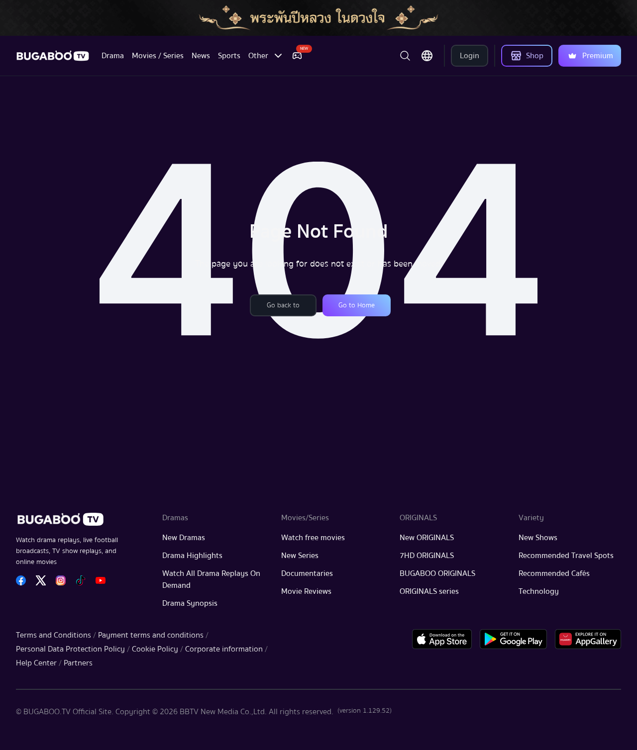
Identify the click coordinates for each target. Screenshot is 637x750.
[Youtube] (101, 580)
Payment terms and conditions (151, 635)
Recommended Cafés (554, 573)
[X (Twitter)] (41, 580)
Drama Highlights (192, 556)
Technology (539, 591)
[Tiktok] (81, 580)
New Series (299, 556)
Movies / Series (158, 56)
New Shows (538, 538)
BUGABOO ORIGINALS (437, 573)
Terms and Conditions (53, 635)
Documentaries (307, 573)
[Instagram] (61, 580)
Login (469, 55)
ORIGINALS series (429, 591)
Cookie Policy (155, 649)
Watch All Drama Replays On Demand (211, 579)
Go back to (283, 305)
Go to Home (356, 305)
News (201, 56)
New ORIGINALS (427, 538)
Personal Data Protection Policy (70, 649)
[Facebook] (21, 580)
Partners (78, 662)
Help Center (36, 662)
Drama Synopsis (189, 603)
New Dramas (183, 538)
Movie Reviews (306, 591)
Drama (113, 56)
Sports (229, 56)
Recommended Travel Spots (566, 556)
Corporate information (224, 649)
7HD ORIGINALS (427, 556)
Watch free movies (313, 538)
